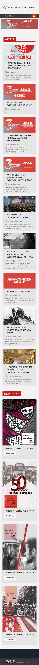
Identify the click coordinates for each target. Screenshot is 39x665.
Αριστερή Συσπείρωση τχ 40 (20, 510)
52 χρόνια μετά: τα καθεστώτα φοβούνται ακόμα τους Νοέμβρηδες (19, 331)
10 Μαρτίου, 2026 (13, 184)
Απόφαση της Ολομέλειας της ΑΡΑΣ (18, 216)
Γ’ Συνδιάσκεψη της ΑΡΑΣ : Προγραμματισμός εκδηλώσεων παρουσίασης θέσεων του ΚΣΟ (20, 140)
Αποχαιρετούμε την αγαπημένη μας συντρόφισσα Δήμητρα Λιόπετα (19, 255)
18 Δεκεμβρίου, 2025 (14, 260)
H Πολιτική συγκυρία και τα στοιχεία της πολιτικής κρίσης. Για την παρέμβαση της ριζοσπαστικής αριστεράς (20, 372)
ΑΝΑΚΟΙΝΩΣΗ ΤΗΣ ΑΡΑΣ (18, 291)
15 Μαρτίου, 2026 (13, 109)
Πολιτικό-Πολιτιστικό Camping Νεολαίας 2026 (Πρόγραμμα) (19, 65)
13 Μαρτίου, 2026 (13, 144)
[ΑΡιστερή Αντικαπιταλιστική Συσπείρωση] (19, 7)
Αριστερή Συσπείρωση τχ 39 (20, 572)
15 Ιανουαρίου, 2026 (14, 221)
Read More (10, 453)
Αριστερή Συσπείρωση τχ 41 (20, 448)
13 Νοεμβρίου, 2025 (14, 336)
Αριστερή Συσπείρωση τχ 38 (20, 634)
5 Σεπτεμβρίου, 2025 (14, 376)
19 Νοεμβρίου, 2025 (14, 295)
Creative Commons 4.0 (22, 662)
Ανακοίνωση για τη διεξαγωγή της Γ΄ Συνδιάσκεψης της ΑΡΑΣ (19, 178)
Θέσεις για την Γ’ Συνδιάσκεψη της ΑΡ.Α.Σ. (19, 103)
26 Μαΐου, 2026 (12, 72)
